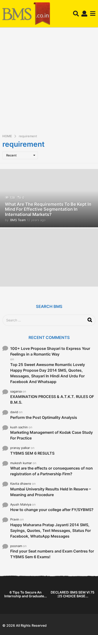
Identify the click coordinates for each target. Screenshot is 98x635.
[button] (76, 13)
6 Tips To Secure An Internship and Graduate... (25, 594)
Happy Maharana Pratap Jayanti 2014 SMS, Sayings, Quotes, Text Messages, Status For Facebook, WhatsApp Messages (50, 530)
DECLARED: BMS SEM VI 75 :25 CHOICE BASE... (72, 594)
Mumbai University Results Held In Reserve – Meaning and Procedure (50, 492)
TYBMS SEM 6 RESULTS (32, 453)
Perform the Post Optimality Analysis (43, 417)
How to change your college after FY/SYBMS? (51, 509)
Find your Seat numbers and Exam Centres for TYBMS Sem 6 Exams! (52, 554)
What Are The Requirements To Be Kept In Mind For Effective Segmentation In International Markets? (48, 209)
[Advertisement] (49, 82)
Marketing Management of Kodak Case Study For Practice (51, 435)
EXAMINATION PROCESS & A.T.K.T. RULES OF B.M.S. (52, 399)
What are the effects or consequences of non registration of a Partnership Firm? (51, 471)
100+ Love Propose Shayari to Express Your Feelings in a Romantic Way (50, 351)
